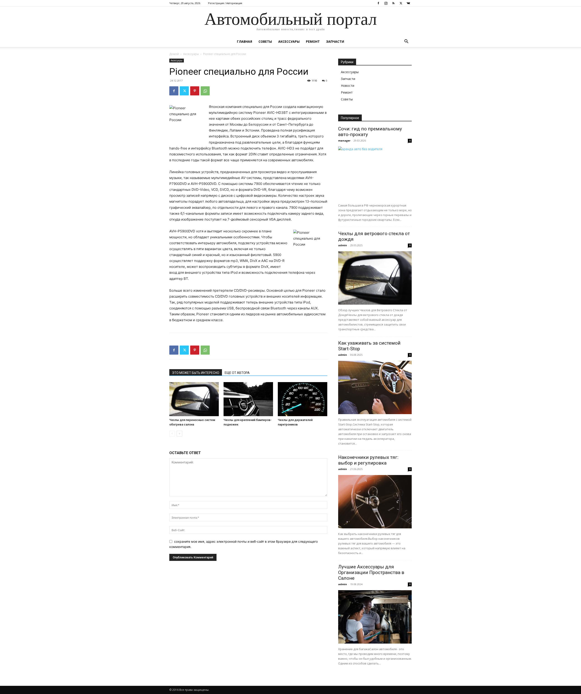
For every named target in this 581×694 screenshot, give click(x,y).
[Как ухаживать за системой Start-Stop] (375, 387)
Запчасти (335, 41)
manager (344, 140)
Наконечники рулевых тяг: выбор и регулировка (368, 460)
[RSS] (393, 3)
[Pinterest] (194, 90)
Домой (174, 54)
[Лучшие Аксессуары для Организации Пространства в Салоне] (375, 617)
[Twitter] (400, 3)
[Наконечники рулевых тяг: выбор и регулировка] (375, 501)
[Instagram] (385, 3)
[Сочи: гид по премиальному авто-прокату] (375, 173)
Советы (265, 41)
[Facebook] (378, 3)
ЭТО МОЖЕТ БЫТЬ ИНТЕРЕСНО (195, 373)
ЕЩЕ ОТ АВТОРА (237, 373)
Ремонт (313, 41)
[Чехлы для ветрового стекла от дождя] (375, 278)
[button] (406, 42)
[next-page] (179, 433)
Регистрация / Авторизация (225, 3)
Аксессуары (289, 41)
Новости (347, 85)
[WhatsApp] (205, 90)
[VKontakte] (408, 3)
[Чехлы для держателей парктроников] (302, 399)
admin (342, 245)
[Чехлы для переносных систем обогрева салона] (194, 399)
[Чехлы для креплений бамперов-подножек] (248, 399)
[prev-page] (172, 433)
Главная (244, 41)
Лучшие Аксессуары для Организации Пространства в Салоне (371, 572)
